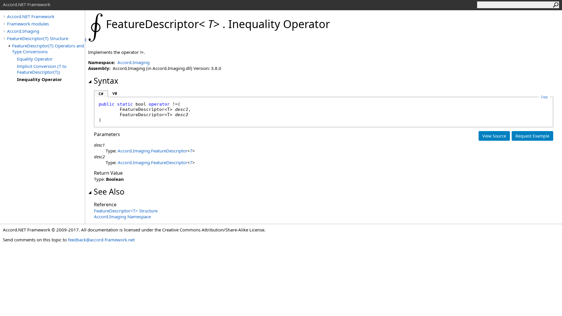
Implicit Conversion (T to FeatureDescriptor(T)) (41, 69)
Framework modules (28, 24)
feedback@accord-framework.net (101, 240)
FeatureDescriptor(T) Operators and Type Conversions (48, 48)
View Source (494, 136)
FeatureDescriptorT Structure (125, 211)
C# (101, 93)
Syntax (106, 80)
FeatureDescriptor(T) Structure (37, 38)
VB (114, 93)
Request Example (532, 136)
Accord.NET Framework (30, 16)
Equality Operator (35, 59)
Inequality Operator (39, 79)
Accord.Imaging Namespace (122, 216)
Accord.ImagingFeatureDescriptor (152, 151)
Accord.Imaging (23, 31)
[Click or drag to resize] (86, 40)
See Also (109, 191)
